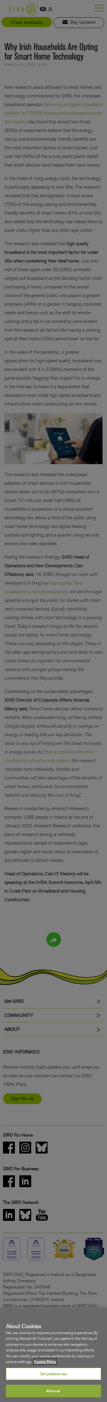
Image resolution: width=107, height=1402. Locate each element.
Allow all (53, 1390)
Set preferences (53, 1373)
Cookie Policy (45, 1361)
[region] (53, 1355)
